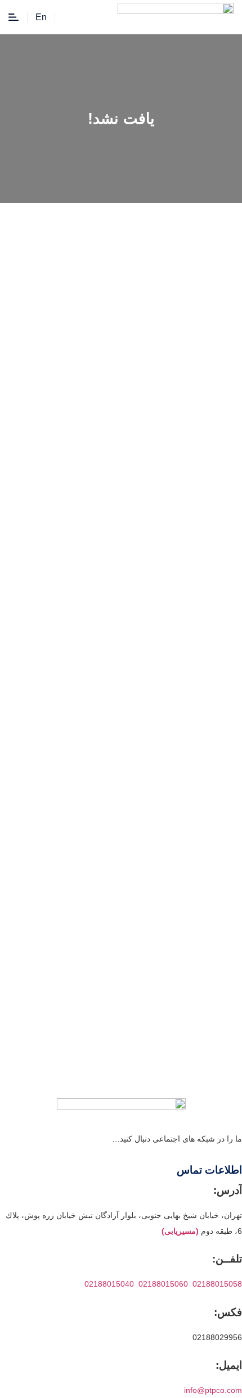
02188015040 (109, 1283)
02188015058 (217, 1283)
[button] (69, 15)
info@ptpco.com (213, 1390)
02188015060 (163, 1283)
